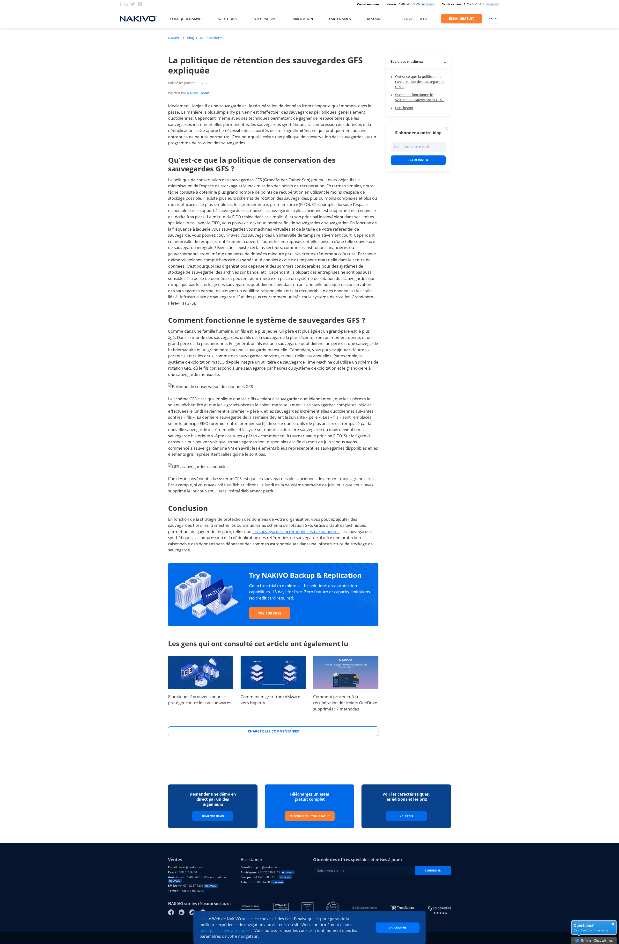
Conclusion (404, 107)
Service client (415, 18)
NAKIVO (175, 38)
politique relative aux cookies (225, 930)
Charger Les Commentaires (273, 731)
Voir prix (406, 816)
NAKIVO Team (198, 93)
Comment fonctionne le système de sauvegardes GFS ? (419, 97)
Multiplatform (211, 38)
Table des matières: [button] (407, 61)
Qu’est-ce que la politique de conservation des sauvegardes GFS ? (419, 81)
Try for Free (269, 613)
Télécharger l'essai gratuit (309, 816)
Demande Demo (213, 816)
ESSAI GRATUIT (461, 18)
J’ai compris (397, 927)
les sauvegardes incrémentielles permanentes (295, 531)
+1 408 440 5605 (403, 4)
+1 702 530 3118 (463, 4)
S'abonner (418, 160)
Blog (190, 38)
